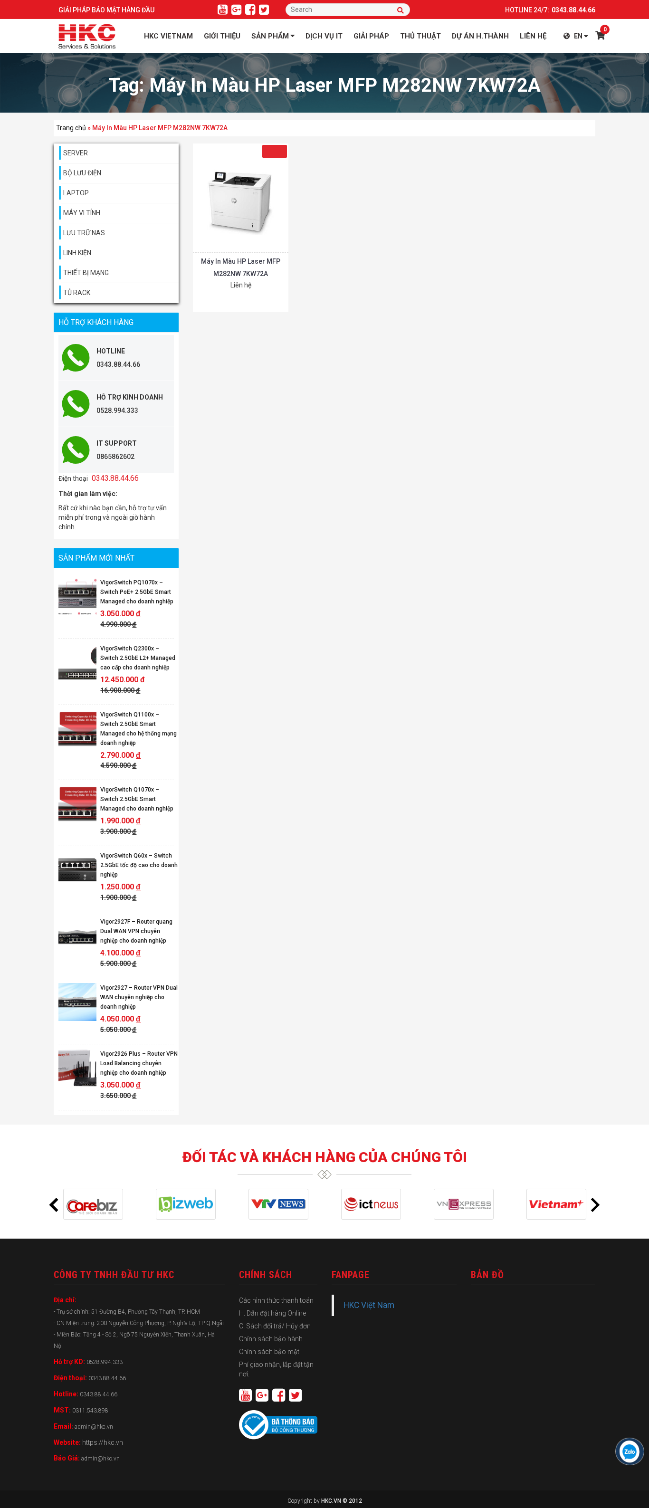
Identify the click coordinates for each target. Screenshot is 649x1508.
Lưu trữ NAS (84, 233)
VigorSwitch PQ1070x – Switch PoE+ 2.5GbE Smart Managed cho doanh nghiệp (136, 592)
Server (75, 153)
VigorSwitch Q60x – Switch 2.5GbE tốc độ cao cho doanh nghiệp (139, 865)
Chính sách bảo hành (271, 1339)
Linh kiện (77, 253)
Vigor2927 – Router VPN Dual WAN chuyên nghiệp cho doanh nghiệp (139, 997)
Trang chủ (71, 128)
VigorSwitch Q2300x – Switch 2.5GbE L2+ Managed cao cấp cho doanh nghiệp (137, 658)
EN (578, 36)
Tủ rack (76, 292)
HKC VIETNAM (168, 36)
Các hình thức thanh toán (276, 1300)
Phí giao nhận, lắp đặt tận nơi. (276, 1369)
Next (595, 1204)
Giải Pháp (371, 36)
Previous (54, 1204)
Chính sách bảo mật (269, 1351)
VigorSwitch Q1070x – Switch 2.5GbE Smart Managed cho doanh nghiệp (136, 799)
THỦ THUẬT (420, 36)
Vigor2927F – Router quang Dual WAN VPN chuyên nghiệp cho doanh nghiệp (136, 931)
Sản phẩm (270, 36)
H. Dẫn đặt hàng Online (272, 1313)
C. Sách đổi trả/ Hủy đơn (275, 1326)
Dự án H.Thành (480, 36)
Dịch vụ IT (324, 36)
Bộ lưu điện (82, 173)
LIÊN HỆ (533, 36)
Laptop (76, 193)
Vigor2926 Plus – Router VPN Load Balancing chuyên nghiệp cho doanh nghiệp (139, 1063)
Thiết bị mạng (86, 273)
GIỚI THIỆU (222, 36)
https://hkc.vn (102, 1442)
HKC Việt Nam (369, 1305)
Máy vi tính (81, 213)
